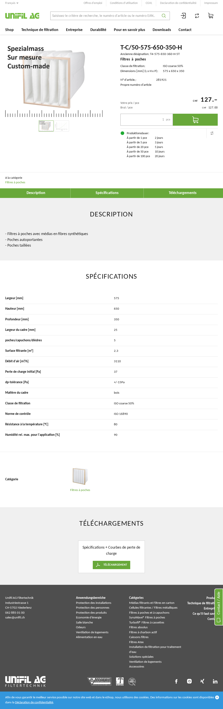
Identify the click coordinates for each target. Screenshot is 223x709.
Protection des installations (93, 603)
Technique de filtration (39, 30)
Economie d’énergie (88, 617)
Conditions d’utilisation (124, 3)
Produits (212, 598)
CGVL (149, 3)
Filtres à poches (15, 182)
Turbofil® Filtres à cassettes (146, 622)
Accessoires (136, 666)
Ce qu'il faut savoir (205, 614)
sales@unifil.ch (15, 617)
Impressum (211, 3)
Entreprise (74, 30)
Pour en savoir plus (129, 30)
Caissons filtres (139, 637)
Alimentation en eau (89, 637)
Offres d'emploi (93, 3)
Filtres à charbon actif (143, 632)
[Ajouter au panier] (195, 120)
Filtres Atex (136, 642)
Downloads (162, 30)
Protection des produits (91, 613)
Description (36, 193)
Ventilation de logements (92, 632)
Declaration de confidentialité (178, 3)
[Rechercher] (164, 16)
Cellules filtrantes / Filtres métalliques (153, 607)
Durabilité (98, 30)
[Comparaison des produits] (197, 16)
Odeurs (81, 627)
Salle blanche (84, 622)
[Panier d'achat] (211, 16)
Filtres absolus (138, 627)
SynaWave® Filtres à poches (147, 617)
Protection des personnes (92, 607)
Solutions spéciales (141, 657)
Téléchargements (182, 193)
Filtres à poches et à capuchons (149, 613)
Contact (185, 30)
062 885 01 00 (15, 613)
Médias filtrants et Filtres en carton (151, 603)
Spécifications (107, 193)
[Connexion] (183, 16)
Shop (9, 30)
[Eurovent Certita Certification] (99, 681)
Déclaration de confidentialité (34, 702)
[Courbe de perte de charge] (61, 126)
